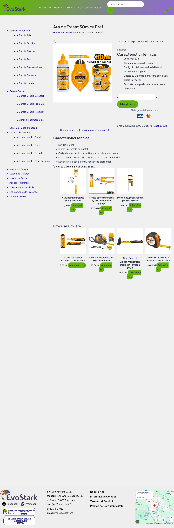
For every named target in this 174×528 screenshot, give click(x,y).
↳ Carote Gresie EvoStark (30, 95)
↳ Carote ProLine (25, 51)
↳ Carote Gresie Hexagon (30, 112)
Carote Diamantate (19, 30)
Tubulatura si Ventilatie (21, 187)
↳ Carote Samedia (26, 75)
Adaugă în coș (127, 104)
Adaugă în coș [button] (76, 207)
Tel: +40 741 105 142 (50, 7)
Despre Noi (97, 491)
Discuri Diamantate (19, 132)
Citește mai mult (134, 274)
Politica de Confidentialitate (107, 506)
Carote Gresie (17, 91)
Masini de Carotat (19, 169)
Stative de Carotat (19, 173)
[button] (54, 41)
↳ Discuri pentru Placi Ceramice (33, 161)
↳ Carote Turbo (24, 59)
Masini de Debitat (18, 178)
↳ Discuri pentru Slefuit (29, 153)
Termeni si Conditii (101, 501)
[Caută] (110, 10)
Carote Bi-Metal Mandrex (23, 128)
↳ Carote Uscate (25, 83)
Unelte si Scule (17, 196)
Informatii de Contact (103, 496)
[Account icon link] (170, 7)
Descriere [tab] (65, 130)
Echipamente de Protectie (23, 192)
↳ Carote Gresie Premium (30, 103)
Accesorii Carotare (19, 182)
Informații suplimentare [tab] (83, 130)
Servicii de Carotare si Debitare (84, 7)
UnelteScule (160, 125)
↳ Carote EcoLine (26, 43)
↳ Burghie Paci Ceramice (30, 120)
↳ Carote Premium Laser (29, 67)
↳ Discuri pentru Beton (28, 145)
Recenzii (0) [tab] (102, 130)
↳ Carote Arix (23, 35)
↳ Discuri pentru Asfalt (28, 137)
